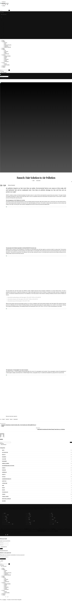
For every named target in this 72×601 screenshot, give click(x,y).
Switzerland (15, 419)
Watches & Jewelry (7, 16)
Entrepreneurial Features (8, 465)
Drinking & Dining (42, 529)
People (14, 530)
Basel (12, 529)
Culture (3, 20)
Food (58, 529)
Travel (3, 34)
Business (3, 37)
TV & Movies (6, 25)
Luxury (10, 530)
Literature (6, 22)
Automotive (6, 30)
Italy (0, 530)
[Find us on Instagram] (2, 4)
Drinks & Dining (7, 27)
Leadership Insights (6, 478)
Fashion (3, 13)
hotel (66, 529)
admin (33, 180)
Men (5, 15)
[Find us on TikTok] (7, 4)
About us (3, 1)
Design (30, 529)
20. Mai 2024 (38, 180)
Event (48, 529)
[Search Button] (0, 8)
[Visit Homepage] (4, 3)
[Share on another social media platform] (15, 185)
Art (2, 529)
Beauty (3, 19)
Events (5, 31)
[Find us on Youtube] (9, 4)
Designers (6, 17)
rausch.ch (15, 416)
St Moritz (30, 530)
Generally (4, 472)
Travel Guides (6, 36)
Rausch (11, 419)
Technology (6, 32)
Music (5, 24)
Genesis (61, 529)
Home (3, 11)
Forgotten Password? (4, 550)
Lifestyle (3, 26)
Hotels (5, 35)
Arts (5, 21)
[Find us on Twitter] (5, 4)
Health (5, 28)
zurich (56, 530)
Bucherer (17, 529)
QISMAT (4, 532)
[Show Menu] (0, 73)
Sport (5, 29)
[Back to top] (0, 536)
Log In (2, 560)
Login (4, 17)
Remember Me (4, 546)
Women (5, 14)
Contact (3, 38)
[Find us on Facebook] (0, 4)
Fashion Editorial (7, 18)
